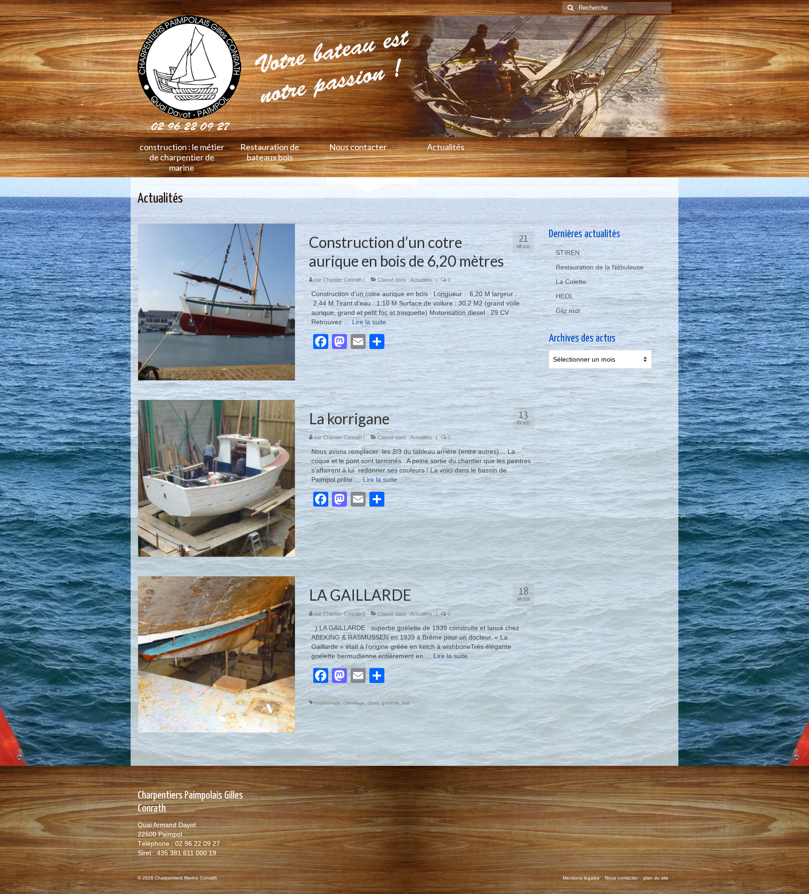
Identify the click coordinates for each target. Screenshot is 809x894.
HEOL (565, 296)
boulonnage (327, 702)
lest (406, 702)
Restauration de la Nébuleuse (600, 267)
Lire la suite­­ (369, 322)
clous (373, 702)
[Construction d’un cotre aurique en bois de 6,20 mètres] (216, 301)
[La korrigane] (216, 477)
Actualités (421, 280)
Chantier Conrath (342, 280)
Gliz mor (568, 310)
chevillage (354, 702)
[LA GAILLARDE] (216, 654)
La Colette (571, 281)
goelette (390, 702)
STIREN (568, 252)
